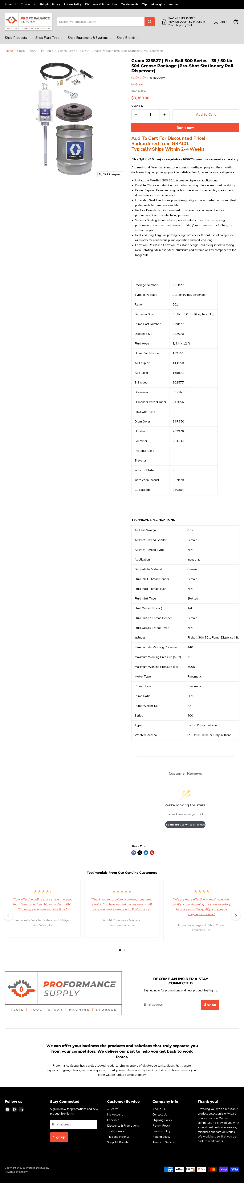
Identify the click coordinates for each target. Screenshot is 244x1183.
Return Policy (72, 4)
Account (174, 4)
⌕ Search (112, 1109)
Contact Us (28, 4)
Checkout (113, 1120)
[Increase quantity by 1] (164, 114)
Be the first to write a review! (185, 824)
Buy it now (185, 127)
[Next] (235, 915)
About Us (11, 4)
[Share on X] (139, 852)
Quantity (137, 105)
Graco (139, 84)
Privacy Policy (161, 1131)
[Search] (149, 21)
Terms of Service (163, 1142)
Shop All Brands (117, 1142)
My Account (115, 1114)
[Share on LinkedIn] (146, 852)
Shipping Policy (49, 4)
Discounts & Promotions (101, 4)
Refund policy (161, 1137)
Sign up (210, 1004)
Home (9, 51)
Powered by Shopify (16, 1172)
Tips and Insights (153, 4)
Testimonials (129, 4)
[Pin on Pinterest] (152, 852)
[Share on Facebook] (133, 852)
